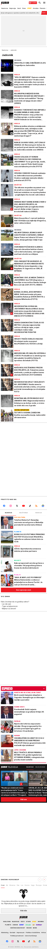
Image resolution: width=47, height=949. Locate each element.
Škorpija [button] (39, 885)
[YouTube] (23, 506)
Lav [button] (22, 885)
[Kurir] (4, 3)
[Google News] (43, 506)
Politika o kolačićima (33, 932)
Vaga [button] (32, 885)
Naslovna (5, 50)
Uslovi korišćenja (31, 936)
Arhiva (43, 932)
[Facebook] (4, 506)
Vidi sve (23, 799)
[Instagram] (10, 506)
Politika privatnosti (17, 936)
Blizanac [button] (12, 885)
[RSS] (36, 506)
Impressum (20, 932)
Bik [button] (7, 885)
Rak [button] (18, 885)
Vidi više (23, 911)
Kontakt (12, 932)
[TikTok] (30, 506)
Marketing (4, 932)
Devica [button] (27, 885)
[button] (44, 879)
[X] (17, 506)
